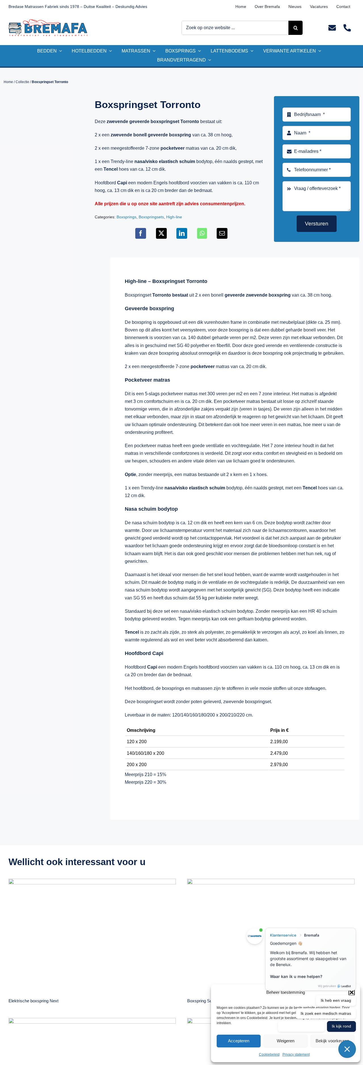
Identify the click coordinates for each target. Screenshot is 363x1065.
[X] (161, 233)
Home (8, 82)
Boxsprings (126, 217)
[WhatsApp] (202, 233)
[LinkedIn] (182, 233)
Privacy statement (296, 1054)
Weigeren (285, 1040)
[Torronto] (43, 127)
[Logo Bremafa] (48, 21)
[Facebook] (140, 233)
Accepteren (238, 1040)
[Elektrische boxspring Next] (92, 934)
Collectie (22, 82)
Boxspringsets (151, 217)
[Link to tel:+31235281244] (346, 27)
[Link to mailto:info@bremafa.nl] (331, 27)
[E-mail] (222, 233)
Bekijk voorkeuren (332, 1040)
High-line (174, 217)
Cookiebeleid (269, 1054)
